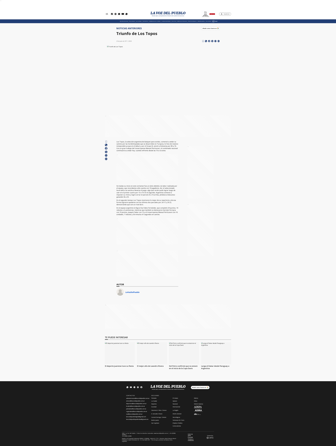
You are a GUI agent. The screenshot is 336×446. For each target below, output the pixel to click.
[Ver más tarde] (203, 41)
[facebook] (209, 41)
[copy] (219, 41)
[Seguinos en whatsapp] (127, 387)
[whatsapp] (206, 41)
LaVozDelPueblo (132, 292)
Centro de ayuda (190, 434)
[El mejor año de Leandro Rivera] (152, 353)
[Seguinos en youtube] (131, 387)
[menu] (107, 14)
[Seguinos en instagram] (138, 387)
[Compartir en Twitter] (212, 41)
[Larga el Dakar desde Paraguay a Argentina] (216, 353)
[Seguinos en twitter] (134, 387)
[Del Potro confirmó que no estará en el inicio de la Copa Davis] (184, 353)
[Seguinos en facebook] (141, 387)
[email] (215, 41)
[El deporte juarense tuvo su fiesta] (120, 353)
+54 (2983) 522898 (126, 436)
